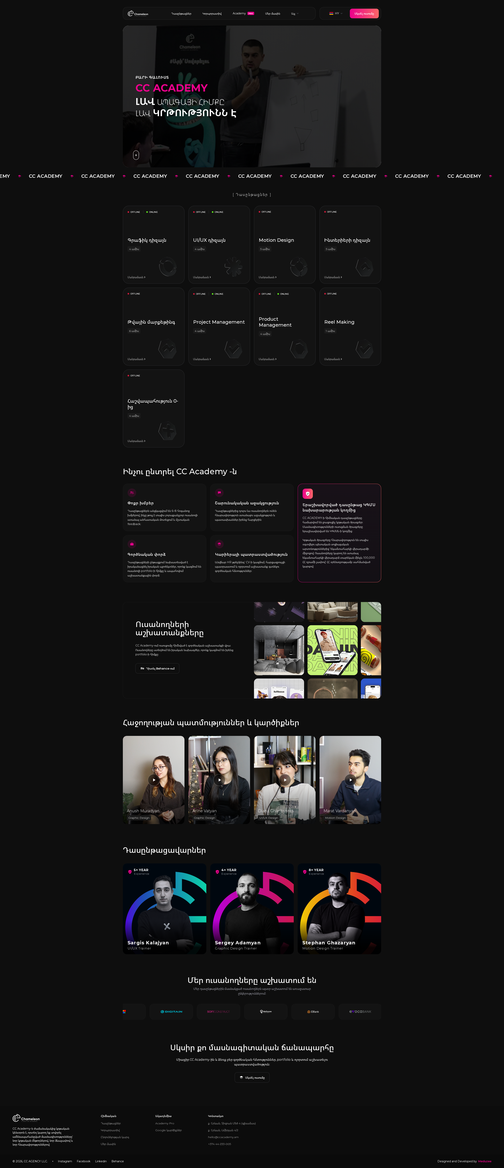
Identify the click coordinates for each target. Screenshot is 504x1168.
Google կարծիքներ (168, 1130)
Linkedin (101, 1161)
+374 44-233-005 (219, 1144)
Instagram (65, 1161)
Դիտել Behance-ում (160, 668)
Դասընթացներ (181, 13)
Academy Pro (164, 1123)
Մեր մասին (272, 13)
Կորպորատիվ (212, 13)
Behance (117, 1161)
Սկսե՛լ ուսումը (364, 13)
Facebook (83, 1161)
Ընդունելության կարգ (115, 1137)
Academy (243, 13)
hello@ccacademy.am (223, 1137)
